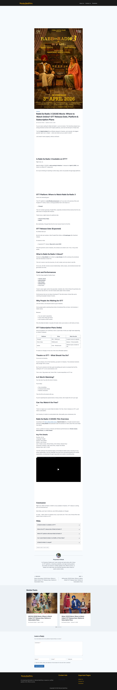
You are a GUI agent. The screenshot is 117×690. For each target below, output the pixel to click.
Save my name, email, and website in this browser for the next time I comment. (53, 662)
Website (70, 659)
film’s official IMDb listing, (51, 422)
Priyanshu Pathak (40, 122)
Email (53, 659)
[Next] (89, 609)
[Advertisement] (58, 19)
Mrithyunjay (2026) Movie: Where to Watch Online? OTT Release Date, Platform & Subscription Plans (72, 579)
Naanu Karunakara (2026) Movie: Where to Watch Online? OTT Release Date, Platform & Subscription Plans (45, 579)
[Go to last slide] (28, 609)
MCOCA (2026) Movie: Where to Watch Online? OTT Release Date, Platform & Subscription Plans (40, 618)
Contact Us (88, 3)
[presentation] (41, 603)
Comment (37, 642)
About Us (82, 3)
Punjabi (38, 111)
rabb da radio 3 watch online (43, 547)
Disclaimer (94, 3)
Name (37, 659)
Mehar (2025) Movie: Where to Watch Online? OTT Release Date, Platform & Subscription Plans (73, 618)
